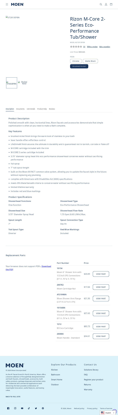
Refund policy (79, 408)
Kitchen (54, 369)
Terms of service (106, 408)
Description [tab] (10, 109)
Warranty (88, 389)
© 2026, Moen (66, 408)
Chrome (75, 61)
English (108, 413)
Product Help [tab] (42, 109)
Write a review (92, 46)
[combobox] (108, 413)
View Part (101, 274)
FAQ (86, 374)
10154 (59, 268)
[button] (6, 4)
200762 (60, 285)
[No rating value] (76, 46)
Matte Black (90, 61)
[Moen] (15, 365)
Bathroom (55, 374)
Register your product (93, 379)
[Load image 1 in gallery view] (11, 83)
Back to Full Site (13, 397)
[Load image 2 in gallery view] (23, 83)
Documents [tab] (20, 109)
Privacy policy (92, 408)
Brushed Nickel (80, 66)
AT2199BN (62, 294)
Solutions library (91, 369)
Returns (87, 384)
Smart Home (56, 379)
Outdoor (55, 384)
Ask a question (104, 46)
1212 (59, 324)
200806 (60, 334)
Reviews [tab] (52, 109)
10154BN (61, 307)
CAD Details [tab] (31, 109)
